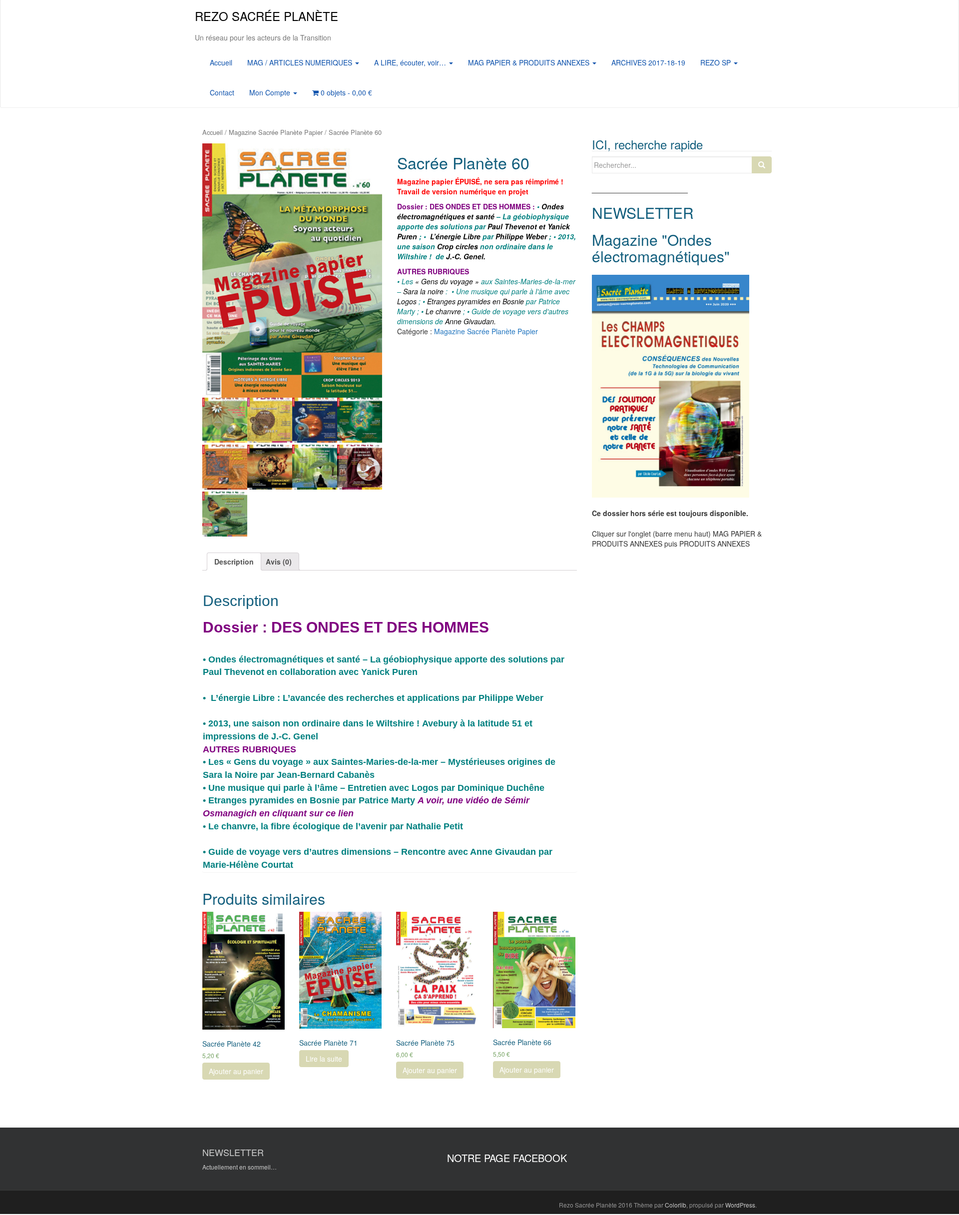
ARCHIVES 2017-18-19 (648, 62)
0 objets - (345, 92)
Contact (222, 92)
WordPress (740, 1205)
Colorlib (675, 1205)
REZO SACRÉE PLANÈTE (266, 15)
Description (234, 562)
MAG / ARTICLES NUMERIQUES (300, 62)
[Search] (762, 164)
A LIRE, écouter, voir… (411, 62)
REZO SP (716, 62)
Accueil (221, 62)
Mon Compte (270, 92)
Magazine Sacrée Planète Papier (276, 132)
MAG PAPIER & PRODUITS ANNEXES (529, 62)
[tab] (234, 562)
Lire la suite (324, 1059)
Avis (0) (279, 562)
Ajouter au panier (236, 1071)
